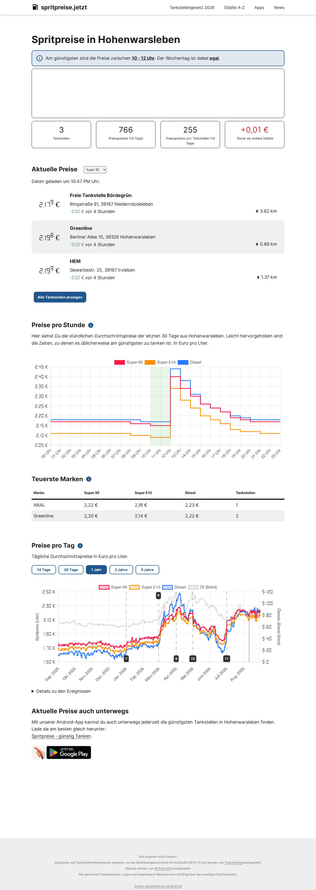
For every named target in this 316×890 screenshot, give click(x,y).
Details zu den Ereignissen (63, 691)
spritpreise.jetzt (64, 7)
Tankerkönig (233, 862)
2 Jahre (121, 570)
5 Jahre (147, 570)
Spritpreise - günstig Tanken (61, 736)
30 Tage (71, 570)
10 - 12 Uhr (143, 58)
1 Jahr (96, 570)
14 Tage (44, 570)
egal (214, 58)
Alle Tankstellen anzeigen (60, 297)
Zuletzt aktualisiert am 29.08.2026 (158, 886)
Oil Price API (162, 868)
